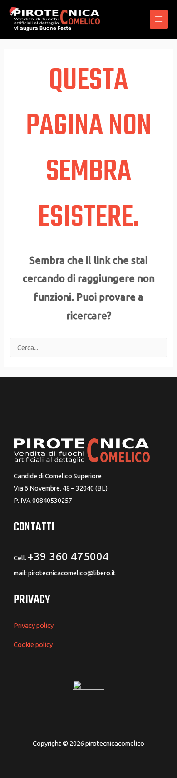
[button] (137, 19)
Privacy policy (34, 625)
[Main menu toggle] (159, 19)
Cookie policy (33, 644)
